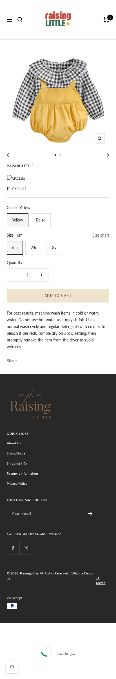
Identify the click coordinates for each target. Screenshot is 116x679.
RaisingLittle (20, 166)
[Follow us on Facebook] (13, 548)
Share (12, 360)
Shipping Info (17, 463)
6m (15, 247)
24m (35, 247)
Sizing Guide (16, 453)
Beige (40, 220)
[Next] (106, 155)
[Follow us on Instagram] (25, 548)
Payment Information (22, 473)
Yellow (17, 220)
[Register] (90, 514)
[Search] (20, 19)
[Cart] (106, 19)
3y (54, 247)
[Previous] (9, 155)
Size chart (100, 235)
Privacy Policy (17, 483)
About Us (14, 443)
